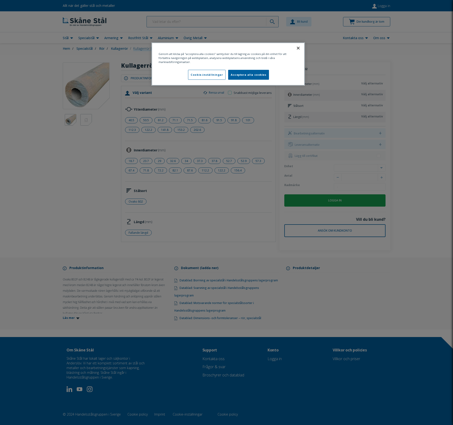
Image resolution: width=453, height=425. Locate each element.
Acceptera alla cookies (248, 74)
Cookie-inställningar (207, 74)
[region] (228, 64)
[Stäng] (298, 48)
